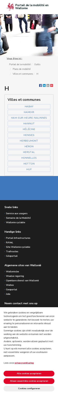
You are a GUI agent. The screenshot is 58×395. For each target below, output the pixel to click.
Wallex (10, 285)
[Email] (52, 86)
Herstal (29, 152)
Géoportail (12, 255)
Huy (29, 169)
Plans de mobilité (22, 69)
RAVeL (9, 242)
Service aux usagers (17, 213)
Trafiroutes (12, 251)
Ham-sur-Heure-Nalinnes (29, 118)
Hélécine (29, 129)
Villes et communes (23, 73)
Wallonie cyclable (15, 222)
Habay (29, 106)
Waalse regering (15, 276)
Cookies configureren (29, 388)
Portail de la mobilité (20, 64)
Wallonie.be (12, 271)
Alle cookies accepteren (29, 373)
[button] (48, 86)
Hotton (29, 163)
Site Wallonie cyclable (18, 247)
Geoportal (11, 289)
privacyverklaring (24, 363)
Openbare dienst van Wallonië (22, 280)
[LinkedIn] (44, 86)
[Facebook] (40, 86)
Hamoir (29, 112)
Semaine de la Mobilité (18, 217)
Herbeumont (29, 140)
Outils (37, 64)
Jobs (8, 294)
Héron (29, 146)
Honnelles (29, 158)
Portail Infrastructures (18, 238)
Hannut (29, 123)
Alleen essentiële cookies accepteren (29, 381)
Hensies (29, 135)
